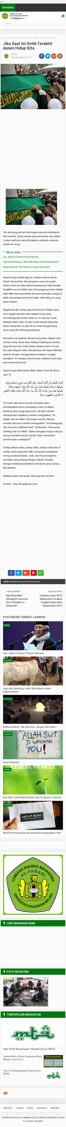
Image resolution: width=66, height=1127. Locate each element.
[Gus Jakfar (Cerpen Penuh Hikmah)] (33, 635)
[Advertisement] (33, 135)
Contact (19, 1108)
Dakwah (7, 769)
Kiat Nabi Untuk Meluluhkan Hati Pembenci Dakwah (32, 797)
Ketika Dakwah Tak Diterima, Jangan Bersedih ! (26, 267)
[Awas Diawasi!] (33, 744)
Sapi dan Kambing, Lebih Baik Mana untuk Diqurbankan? (31, 262)
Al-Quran (7, 734)
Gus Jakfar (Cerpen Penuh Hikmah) (21, 257)
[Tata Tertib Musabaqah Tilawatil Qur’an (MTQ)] (33, 1045)
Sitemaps (55, 1108)
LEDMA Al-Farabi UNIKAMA (11, 24)
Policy (30, 1108)
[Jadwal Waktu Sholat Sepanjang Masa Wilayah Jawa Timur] (53, 1066)
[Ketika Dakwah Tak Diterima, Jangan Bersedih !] (33, 709)
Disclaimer (42, 1108)
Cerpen (6, 625)
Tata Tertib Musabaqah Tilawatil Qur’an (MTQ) (29, 1049)
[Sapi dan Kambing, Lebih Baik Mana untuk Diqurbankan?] (33, 670)
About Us (7, 1108)
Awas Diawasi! (11, 762)
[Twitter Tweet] (18, 573)
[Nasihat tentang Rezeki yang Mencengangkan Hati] (33, 815)
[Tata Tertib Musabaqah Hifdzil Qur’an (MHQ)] (53, 1081)
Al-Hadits (8, 660)
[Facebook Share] (11, 573)
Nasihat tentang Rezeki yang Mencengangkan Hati (32, 832)
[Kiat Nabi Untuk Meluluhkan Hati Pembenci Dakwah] (33, 779)
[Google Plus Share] (26, 573)
